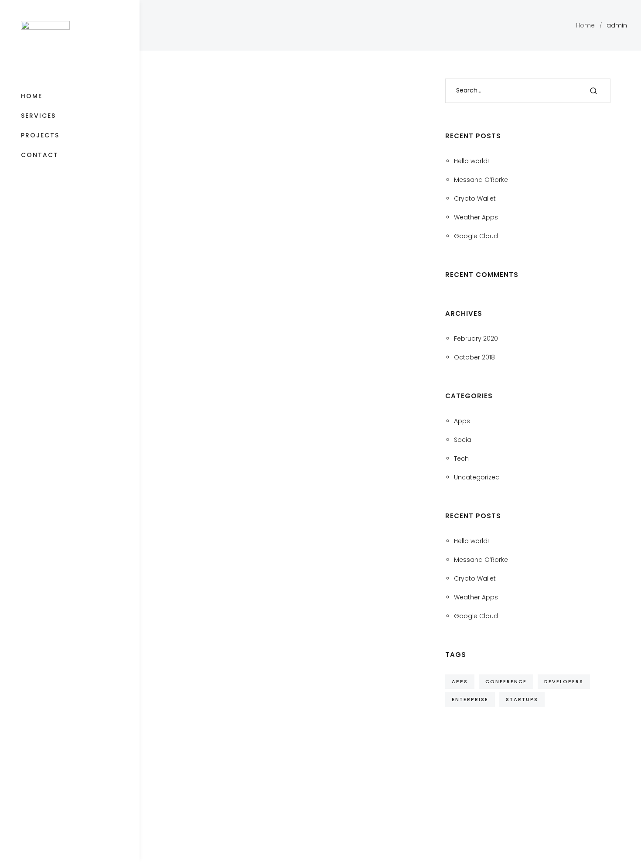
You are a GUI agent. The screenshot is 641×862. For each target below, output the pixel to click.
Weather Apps (476, 217)
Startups (522, 699)
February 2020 (476, 338)
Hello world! (471, 161)
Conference (506, 681)
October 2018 (474, 357)
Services (38, 115)
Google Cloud (476, 236)
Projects (40, 135)
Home (31, 96)
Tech (461, 458)
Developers (563, 681)
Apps (462, 421)
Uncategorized (477, 477)
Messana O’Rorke (481, 179)
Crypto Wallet (475, 198)
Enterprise (470, 699)
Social (463, 439)
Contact (39, 155)
